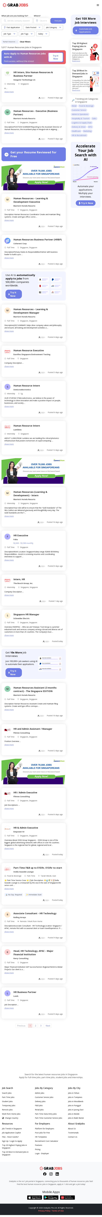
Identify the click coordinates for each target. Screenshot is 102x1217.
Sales (94, 118)
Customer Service (79, 110)
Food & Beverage (86, 106)
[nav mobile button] (98, 5)
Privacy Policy (44, 1211)
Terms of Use (57, 1211)
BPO (90, 127)
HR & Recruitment (79, 135)
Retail (74, 106)
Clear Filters (25, 42)
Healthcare (76, 131)
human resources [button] (9, 42)
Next (48, 1025)
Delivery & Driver (79, 127)
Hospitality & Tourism (80, 118)
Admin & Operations (80, 114)
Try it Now (55, 57)
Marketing (87, 131)
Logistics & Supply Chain (82, 122)
